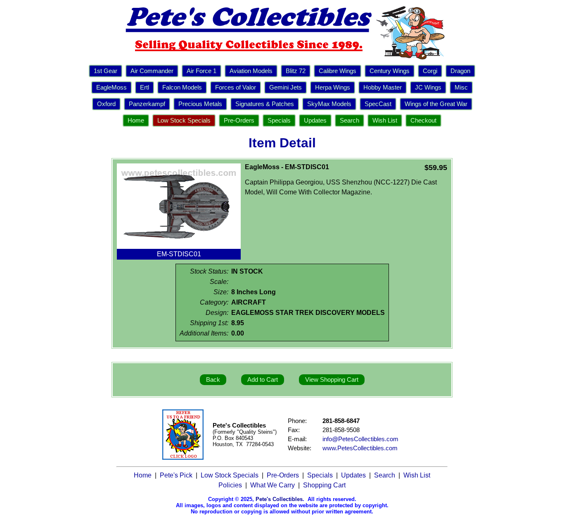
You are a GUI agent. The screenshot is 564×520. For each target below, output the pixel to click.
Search (349, 120)
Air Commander (151, 71)
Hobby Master (382, 87)
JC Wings (428, 87)
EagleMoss (111, 87)
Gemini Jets (285, 87)
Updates (315, 120)
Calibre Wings (337, 71)
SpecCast (378, 104)
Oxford (106, 104)
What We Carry (272, 485)
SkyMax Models (329, 104)
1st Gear (105, 71)
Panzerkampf (147, 104)
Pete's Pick (176, 475)
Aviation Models (251, 71)
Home (136, 120)
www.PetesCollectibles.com (360, 448)
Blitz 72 (296, 71)
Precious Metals (200, 104)
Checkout (423, 120)
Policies (230, 485)
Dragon (460, 71)
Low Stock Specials (184, 120)
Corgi (430, 71)
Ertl (144, 87)
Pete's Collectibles (279, 499)
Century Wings (390, 71)
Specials (279, 120)
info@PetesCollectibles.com (360, 439)
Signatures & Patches (264, 104)
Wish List (384, 120)
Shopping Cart (324, 485)
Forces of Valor (235, 87)
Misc (461, 87)
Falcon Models (182, 87)
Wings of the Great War (436, 104)
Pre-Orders (239, 120)
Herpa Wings (332, 87)
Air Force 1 (201, 71)
